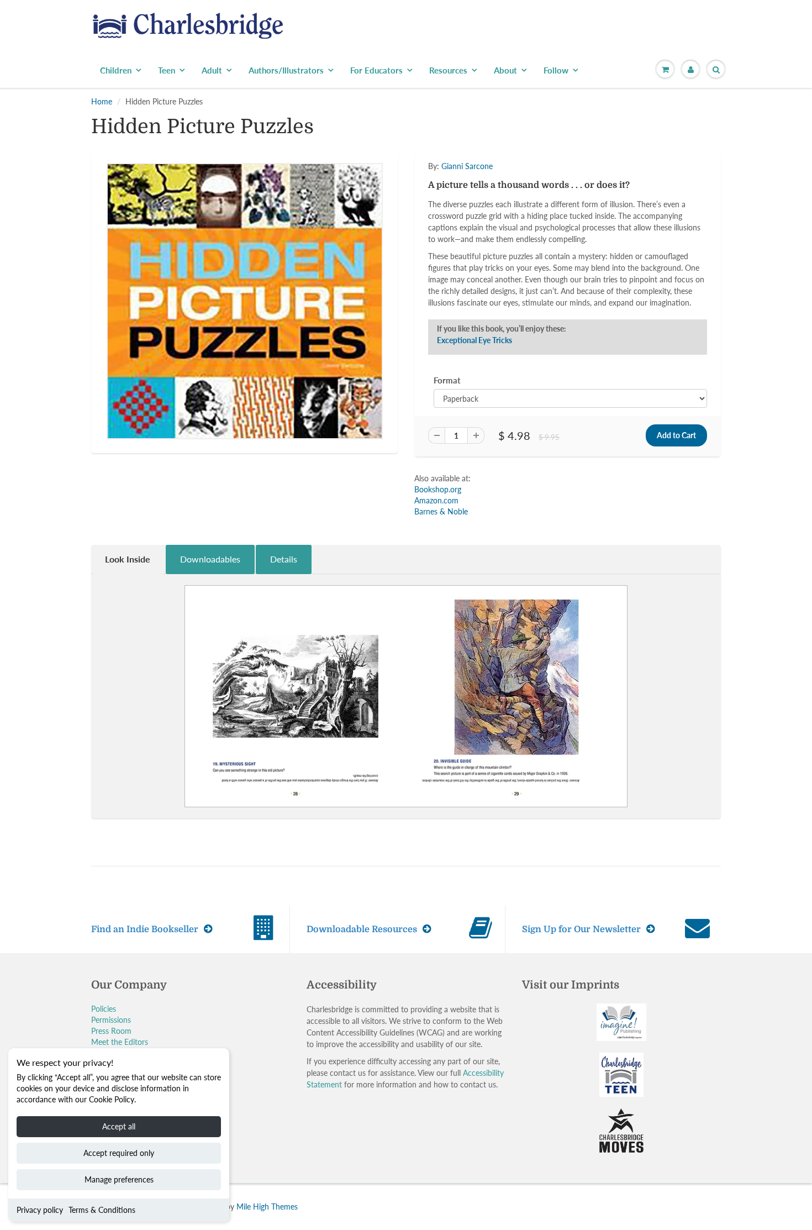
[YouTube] (569, 249)
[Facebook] (488, 249)
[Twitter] (461, 249)
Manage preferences (119, 1179)
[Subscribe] (561, 213)
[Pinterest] (515, 249)
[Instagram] (542, 249)
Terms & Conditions (101, 1210)
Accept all (118, 1126)
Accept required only (118, 1153)
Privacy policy (40, 1210)
